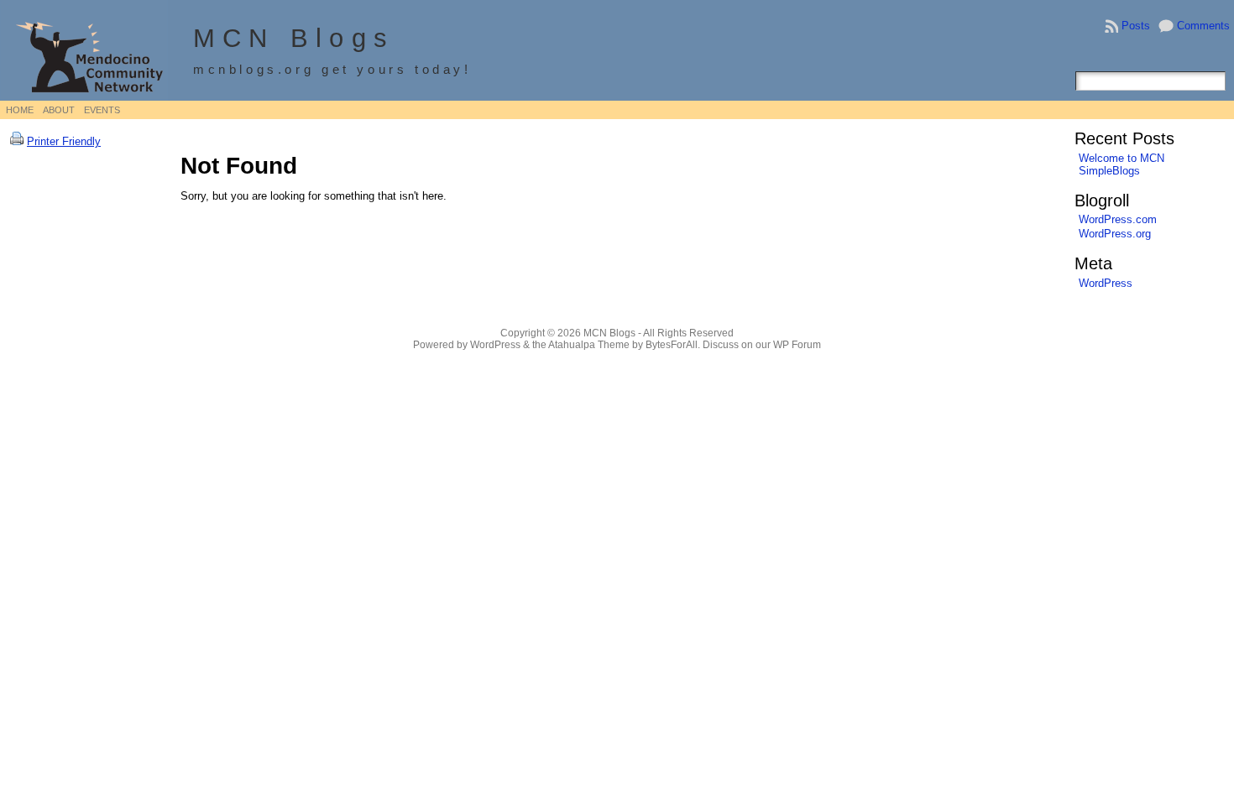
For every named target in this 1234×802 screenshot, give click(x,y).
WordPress (1105, 283)
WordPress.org (1115, 233)
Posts (1136, 25)
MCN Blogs (294, 38)
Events (102, 110)
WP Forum (797, 345)
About (59, 110)
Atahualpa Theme (589, 345)
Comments (1203, 25)
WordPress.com (1118, 219)
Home (20, 110)
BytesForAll (672, 345)
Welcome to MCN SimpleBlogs (1121, 164)
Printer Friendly (64, 141)
